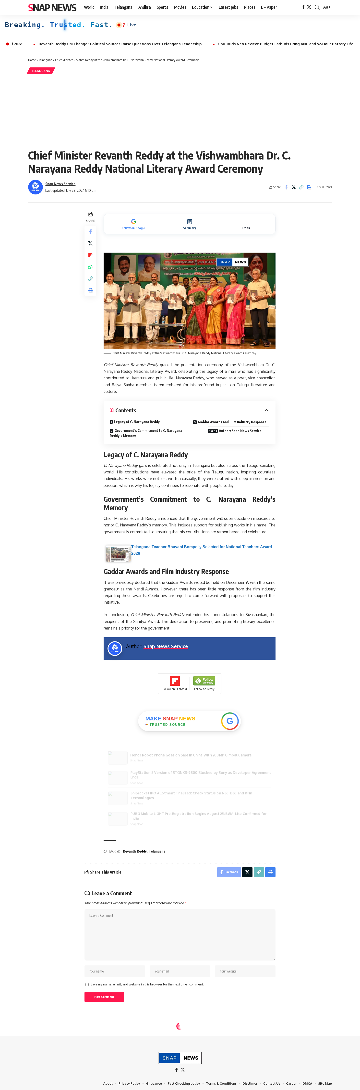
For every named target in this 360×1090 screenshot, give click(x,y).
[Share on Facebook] (286, 187)
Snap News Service (60, 184)
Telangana (45, 60)
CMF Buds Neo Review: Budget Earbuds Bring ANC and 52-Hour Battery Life (227, 44)
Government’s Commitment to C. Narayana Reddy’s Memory (146, 433)
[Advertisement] (180, 112)
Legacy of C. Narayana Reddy (137, 422)
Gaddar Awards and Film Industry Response (232, 422)
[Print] (308, 187)
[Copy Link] (301, 187)
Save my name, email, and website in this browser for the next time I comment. (147, 984)
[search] (317, 7)
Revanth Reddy (135, 851)
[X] (309, 7)
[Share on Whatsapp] (90, 267)
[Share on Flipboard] (90, 255)
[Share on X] (293, 187)
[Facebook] (303, 7)
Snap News (52, 7)
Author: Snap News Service (240, 431)
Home (32, 60)
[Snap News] (180, 1058)
